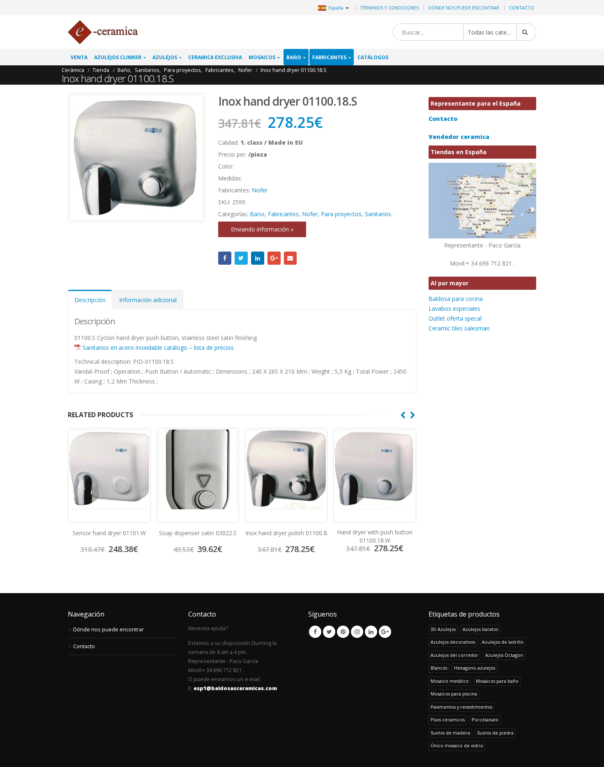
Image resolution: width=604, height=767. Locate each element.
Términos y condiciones (389, 8)
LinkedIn (257, 258)
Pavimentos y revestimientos (461, 707)
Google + (274, 258)
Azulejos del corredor (454, 655)
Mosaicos (262, 57)
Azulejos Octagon (504, 655)
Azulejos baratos (480, 629)
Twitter (241, 258)
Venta (79, 57)
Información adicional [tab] (148, 300)
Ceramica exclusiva (215, 57)
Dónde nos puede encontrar (464, 8)
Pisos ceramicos (448, 719)
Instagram (357, 632)
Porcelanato (485, 719)
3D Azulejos (443, 629)
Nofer (259, 190)
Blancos (439, 668)
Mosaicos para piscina (454, 694)
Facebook (224, 258)
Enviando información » (262, 229)
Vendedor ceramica (459, 137)
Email (290, 258)
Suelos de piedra (495, 733)
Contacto (521, 8)
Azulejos (164, 57)
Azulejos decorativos (453, 642)
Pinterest (343, 632)
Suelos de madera (450, 733)
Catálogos (372, 57)
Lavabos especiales (454, 308)
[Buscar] (526, 32)
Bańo (293, 57)
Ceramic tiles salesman (459, 328)
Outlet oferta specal (455, 318)
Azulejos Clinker (117, 57)
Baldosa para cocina (456, 299)
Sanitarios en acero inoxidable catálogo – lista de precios (158, 347)
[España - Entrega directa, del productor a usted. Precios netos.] (103, 32)
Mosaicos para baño (497, 681)
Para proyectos (341, 214)
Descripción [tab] (90, 300)
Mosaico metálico (450, 681)
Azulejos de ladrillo (502, 642)
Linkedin (371, 632)
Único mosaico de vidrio (457, 745)
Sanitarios (378, 214)
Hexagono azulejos (474, 668)
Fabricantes (329, 57)
